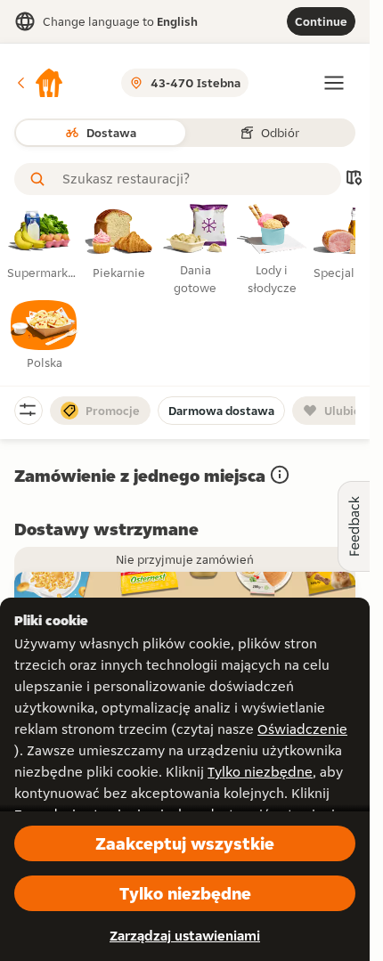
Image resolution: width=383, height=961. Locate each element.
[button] (39, 83)
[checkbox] (44, 335)
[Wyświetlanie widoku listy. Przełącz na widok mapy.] (353, 179)
